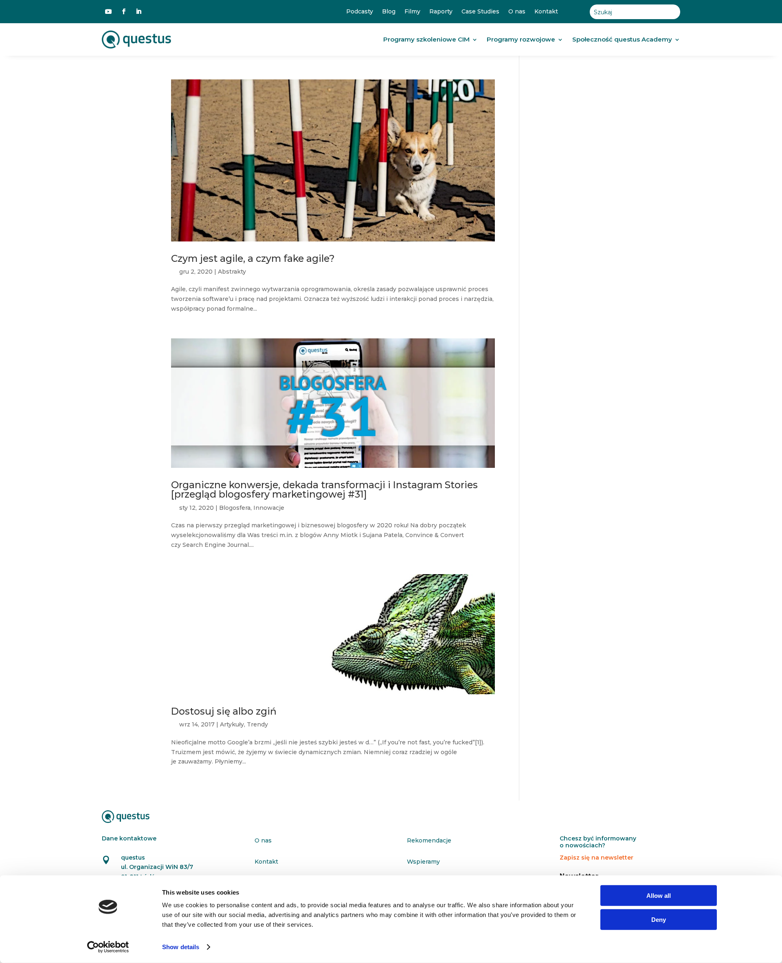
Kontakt (546, 11)
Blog (388, 11)
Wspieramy (423, 861)
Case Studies (480, 11)
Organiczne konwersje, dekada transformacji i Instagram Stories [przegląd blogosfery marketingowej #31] (324, 489)
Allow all (658, 895)
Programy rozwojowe (521, 39)
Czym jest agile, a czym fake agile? (253, 258)
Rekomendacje (429, 840)
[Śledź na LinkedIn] (138, 11)
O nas (516, 11)
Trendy (257, 724)
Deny (658, 919)
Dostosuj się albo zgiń (224, 711)
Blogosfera (234, 507)
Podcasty (359, 11)
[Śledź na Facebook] (124, 11)
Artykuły (232, 724)
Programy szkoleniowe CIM (426, 39)
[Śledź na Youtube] (108, 11)
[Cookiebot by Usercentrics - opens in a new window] (108, 947)
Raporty (441, 11)
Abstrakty (232, 271)
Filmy (412, 11)
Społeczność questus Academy (622, 39)
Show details (180, 946)
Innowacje (268, 507)
